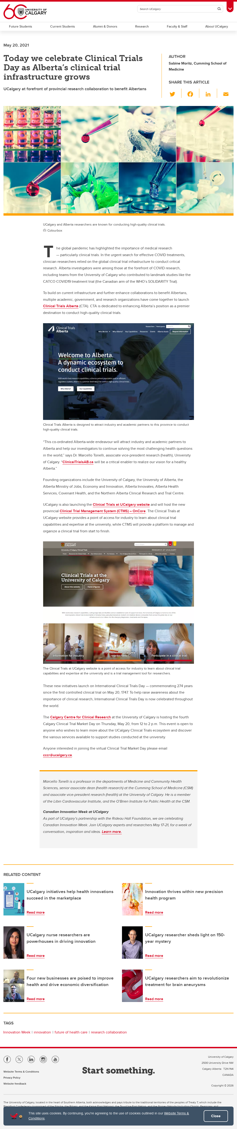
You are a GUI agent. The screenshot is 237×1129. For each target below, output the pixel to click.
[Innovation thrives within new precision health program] (132, 899)
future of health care (71, 1032)
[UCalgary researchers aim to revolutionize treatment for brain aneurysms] (132, 986)
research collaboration (109, 1032)
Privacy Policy (11, 1077)
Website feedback (14, 1084)
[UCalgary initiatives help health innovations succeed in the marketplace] (13, 899)
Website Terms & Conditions (21, 1071)
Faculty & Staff (177, 26)
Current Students (62, 26)
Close (216, 1116)
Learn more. (112, 831)
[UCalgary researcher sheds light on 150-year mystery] (132, 942)
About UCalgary (216, 26)
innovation (42, 1032)
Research (142, 26)
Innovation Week (16, 1032)
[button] (175, 93)
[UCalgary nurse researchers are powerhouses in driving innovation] (13, 942)
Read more (36, 912)
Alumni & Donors (105, 26)
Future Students (20, 26)
